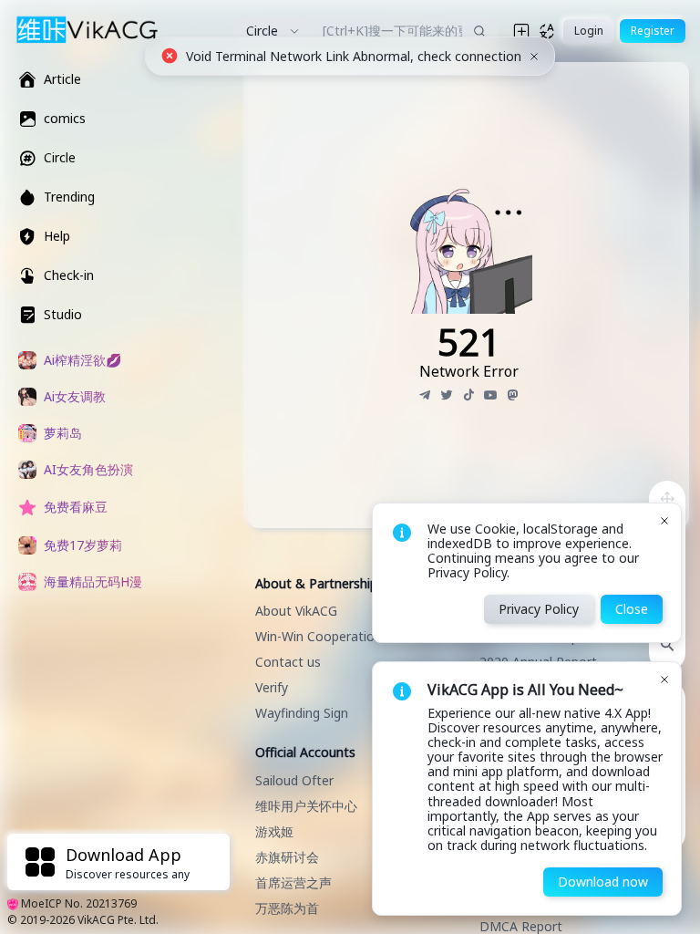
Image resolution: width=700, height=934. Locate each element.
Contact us (288, 661)
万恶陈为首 (287, 908)
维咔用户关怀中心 (306, 806)
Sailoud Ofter (294, 780)
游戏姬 (274, 831)
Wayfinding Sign (301, 712)
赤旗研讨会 (287, 857)
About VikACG (296, 610)
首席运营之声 (293, 882)
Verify (271, 687)
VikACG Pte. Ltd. (118, 920)
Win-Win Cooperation (318, 636)
